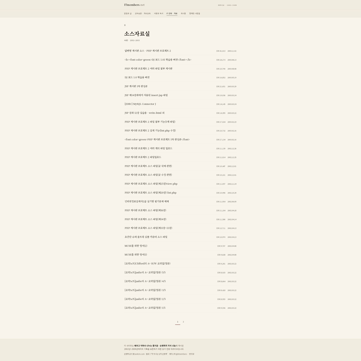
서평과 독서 (158, 13)
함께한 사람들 (194, 13)
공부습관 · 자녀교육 (143, 13)
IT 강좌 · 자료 (172, 13)
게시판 (183, 13)
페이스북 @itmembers (178, 354)
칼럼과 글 (128, 13)
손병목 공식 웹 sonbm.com (134, 354)
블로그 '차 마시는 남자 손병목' (156, 354)
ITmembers (134, 5)
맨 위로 (191, 354)
